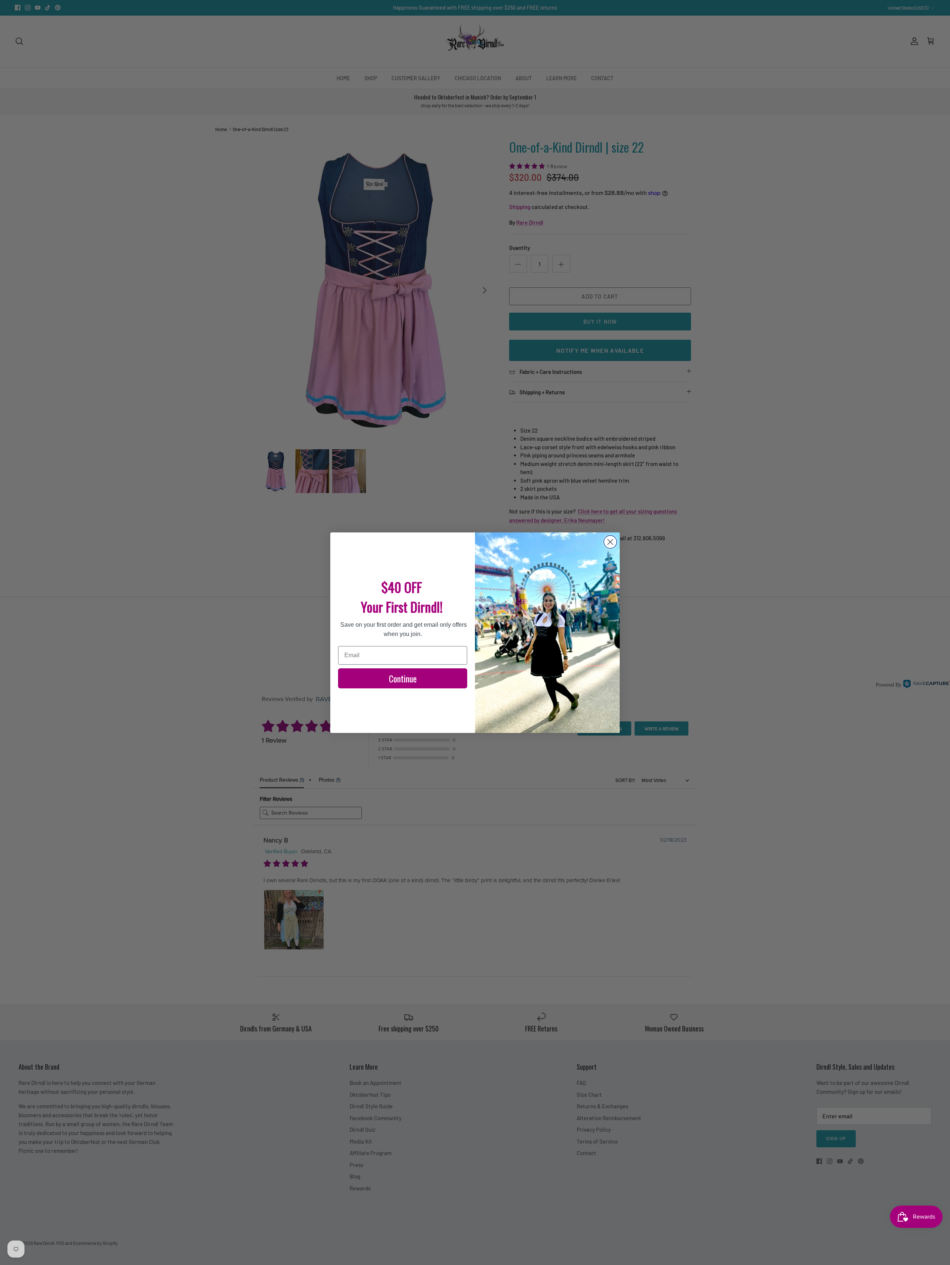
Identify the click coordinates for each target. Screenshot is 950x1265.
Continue (403, 678)
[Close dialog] (610, 541)
